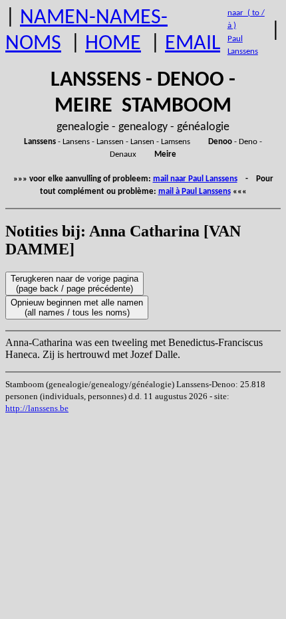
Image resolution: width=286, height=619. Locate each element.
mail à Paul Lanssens (194, 191)
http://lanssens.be (37, 408)
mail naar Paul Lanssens (195, 179)
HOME (113, 43)
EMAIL (192, 43)
